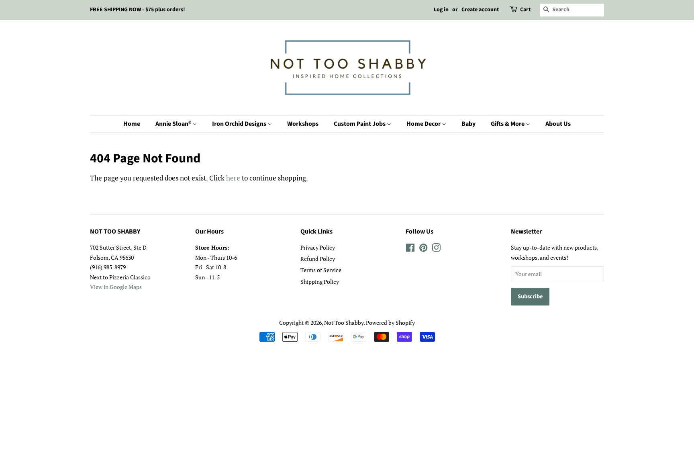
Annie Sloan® (173, 123)
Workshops (302, 123)
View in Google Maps (116, 287)
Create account (480, 10)
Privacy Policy (317, 247)
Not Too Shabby (343, 322)
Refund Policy (317, 258)
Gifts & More (508, 123)
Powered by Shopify (390, 322)
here (233, 177)
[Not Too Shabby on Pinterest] (423, 249)
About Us (558, 123)
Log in (441, 10)
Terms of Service (320, 270)
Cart (525, 10)
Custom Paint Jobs (360, 123)
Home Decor (424, 123)
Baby (468, 123)
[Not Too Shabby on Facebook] (410, 249)
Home (131, 123)
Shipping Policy (319, 281)
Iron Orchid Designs (239, 123)
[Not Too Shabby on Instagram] (436, 249)
